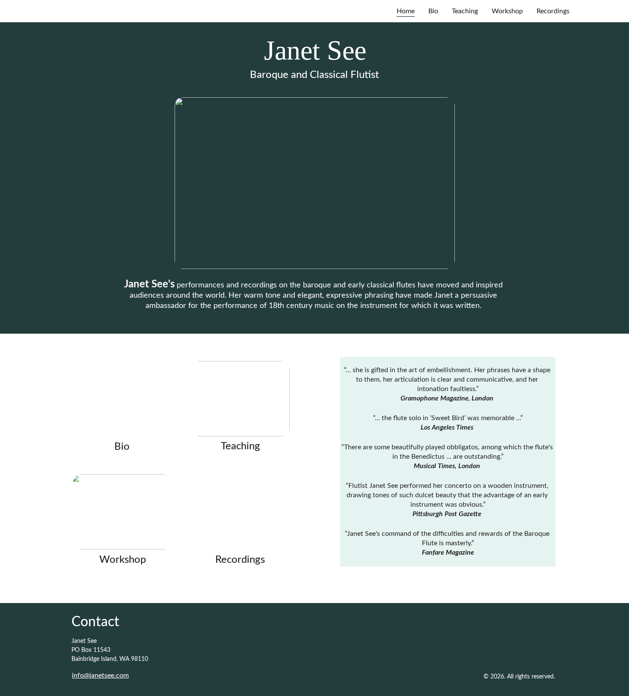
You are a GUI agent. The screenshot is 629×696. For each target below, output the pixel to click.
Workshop (507, 11)
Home (406, 11)
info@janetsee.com (100, 675)
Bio (433, 11)
